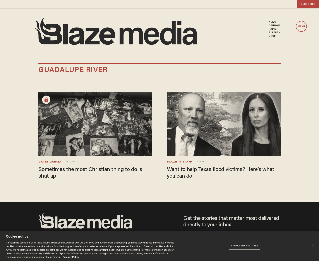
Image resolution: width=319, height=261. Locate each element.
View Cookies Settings (244, 245)
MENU (301, 26)
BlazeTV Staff (179, 161)
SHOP (272, 36)
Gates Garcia (49, 161)
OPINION (274, 25)
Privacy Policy (71, 257)
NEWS (272, 22)
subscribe (308, 4)
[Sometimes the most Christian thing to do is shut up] (95, 123)
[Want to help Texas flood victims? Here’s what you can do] (224, 123)
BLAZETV (275, 32)
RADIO (273, 29)
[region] (159, 246)
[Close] (313, 245)
